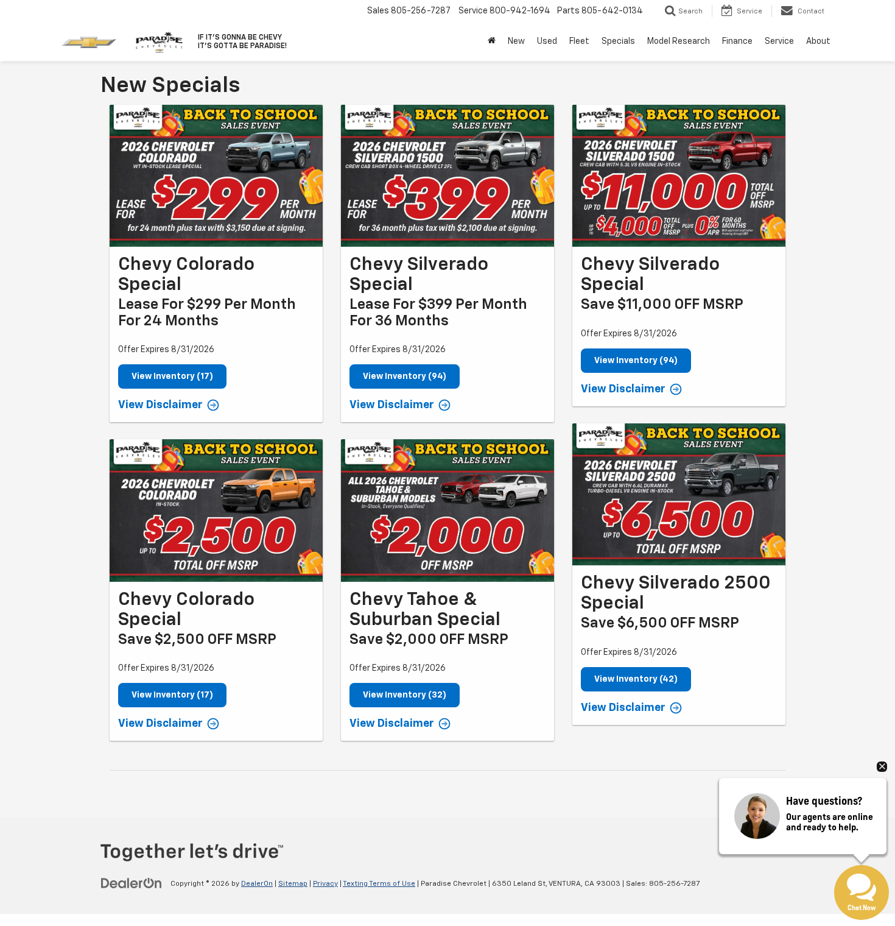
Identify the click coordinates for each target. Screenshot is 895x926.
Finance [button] (737, 41)
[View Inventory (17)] (216, 176)
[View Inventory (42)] (678, 494)
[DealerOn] (131, 883)
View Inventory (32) (404, 695)
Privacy (325, 884)
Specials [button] (618, 41)
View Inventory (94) (404, 376)
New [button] (516, 41)
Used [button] (547, 41)
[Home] (492, 41)
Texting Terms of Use (379, 884)
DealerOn (257, 884)
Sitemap (292, 884)
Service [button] (779, 41)
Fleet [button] (579, 41)
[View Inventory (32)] (447, 510)
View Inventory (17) (172, 376)
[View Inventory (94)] (447, 176)
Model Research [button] (678, 41)
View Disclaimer (160, 405)
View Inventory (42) (636, 679)
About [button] (818, 41)
